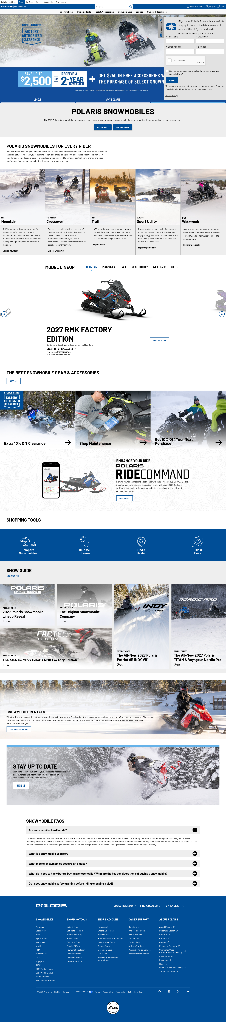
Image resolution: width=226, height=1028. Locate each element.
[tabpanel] (113, 325)
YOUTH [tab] (174, 278)
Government (61, 2)
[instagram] (169, 1002)
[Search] (130, 6)
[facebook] (160, 1002)
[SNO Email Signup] (161, 27)
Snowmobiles (66, 11)
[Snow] (13, 6)
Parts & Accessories (104, 11)
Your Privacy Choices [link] (80, 1002)
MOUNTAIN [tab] (91, 278)
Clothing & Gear (125, 11)
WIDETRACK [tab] (159, 278)
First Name (172, 37)
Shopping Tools (84, 11)
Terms (97, 1003)
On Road (29, 2)
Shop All (13, 391)
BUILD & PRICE (103, 138)
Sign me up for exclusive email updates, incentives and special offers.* (194, 72)
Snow (21, 2)
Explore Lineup (122, 138)
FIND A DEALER (149, 916)
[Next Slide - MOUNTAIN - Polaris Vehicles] (222, 325)
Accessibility (108, 1003)
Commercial (48, 2)
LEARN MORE (113, 74)
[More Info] (75, 359)
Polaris (4, 2)
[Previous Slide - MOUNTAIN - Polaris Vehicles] (4, 325)
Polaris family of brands (176, 89)
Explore (139, 11)
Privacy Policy (171, 95)
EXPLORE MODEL (159, 351)
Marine (38, 2)
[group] (113, 309)
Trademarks (120, 1003)
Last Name (202, 37)
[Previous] (4, 67)
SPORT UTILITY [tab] (140, 278)
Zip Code (201, 47)
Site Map (57, 1003)
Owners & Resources (157, 11)
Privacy (66, 1003)
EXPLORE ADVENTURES (19, 740)
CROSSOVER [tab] (108, 278)
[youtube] (188, 1002)
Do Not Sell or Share (135, 1003)
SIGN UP (21, 796)
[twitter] (178, 1002)
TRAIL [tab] (123, 278)
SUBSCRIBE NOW (123, 916)
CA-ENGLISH (173, 916)
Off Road (12, 2)
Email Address (173, 47)
